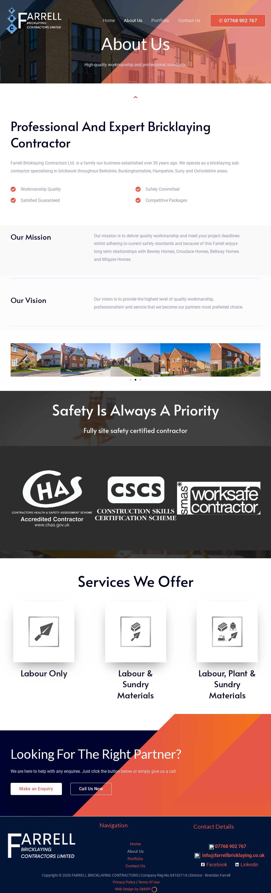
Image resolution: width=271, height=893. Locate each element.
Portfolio (160, 20)
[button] (238, 20)
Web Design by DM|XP (133, 889)
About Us (133, 20)
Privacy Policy (124, 882)
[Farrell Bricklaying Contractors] (34, 20)
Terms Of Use (148, 882)
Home (109, 20)
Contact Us (189, 20)
